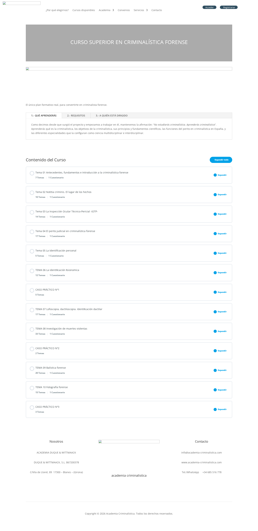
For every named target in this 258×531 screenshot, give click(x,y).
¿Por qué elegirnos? (57, 10)
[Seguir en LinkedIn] (136, 492)
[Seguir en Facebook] (115, 492)
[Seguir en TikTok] (122, 492)
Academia (104, 10)
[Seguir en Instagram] (129, 492)
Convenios (124, 10)
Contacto (156, 10)
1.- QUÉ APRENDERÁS (44, 115)
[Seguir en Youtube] (143, 492)
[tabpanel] (129, 88)
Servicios (139, 10)
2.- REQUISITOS (76, 115)
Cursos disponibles (83, 10)
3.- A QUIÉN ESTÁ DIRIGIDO (112, 115)
